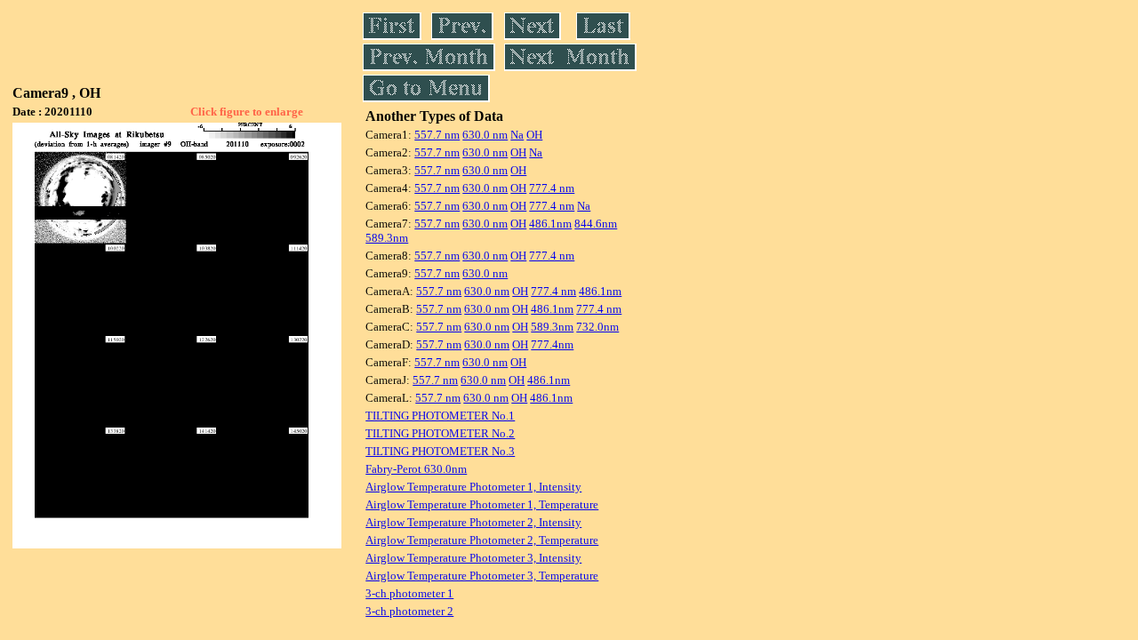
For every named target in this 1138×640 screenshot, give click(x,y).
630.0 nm (485, 134)
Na (517, 134)
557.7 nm (437, 134)
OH (534, 134)
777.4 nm (551, 188)
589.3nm (386, 237)
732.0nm (597, 326)
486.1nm (550, 223)
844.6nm (595, 223)
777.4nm (552, 344)
